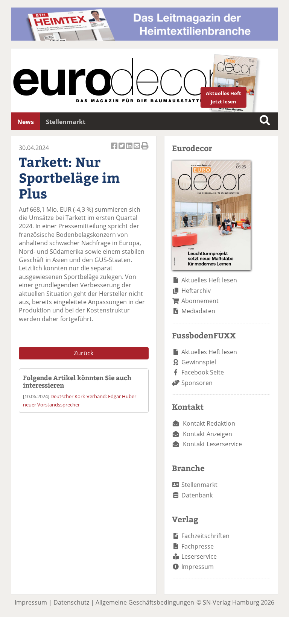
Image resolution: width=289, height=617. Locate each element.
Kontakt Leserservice (212, 444)
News (25, 122)
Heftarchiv (196, 291)
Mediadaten (198, 311)
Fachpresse (197, 546)
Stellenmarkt (65, 122)
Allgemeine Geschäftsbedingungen (145, 602)
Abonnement (200, 301)
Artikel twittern (122, 150)
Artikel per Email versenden (137, 150)
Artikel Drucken (145, 150)
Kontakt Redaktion (209, 423)
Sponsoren (197, 383)
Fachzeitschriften (205, 536)
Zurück (83, 353)
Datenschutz (71, 602)
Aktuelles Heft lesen (209, 280)
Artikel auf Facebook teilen (115, 150)
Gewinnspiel (198, 362)
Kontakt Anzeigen (207, 434)
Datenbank (197, 495)
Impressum (197, 566)
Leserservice (199, 556)
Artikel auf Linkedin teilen (130, 150)
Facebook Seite (202, 372)
